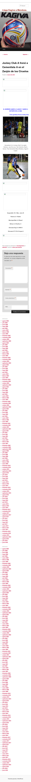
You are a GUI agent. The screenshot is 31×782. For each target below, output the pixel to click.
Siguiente (26, 54)
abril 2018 (4, 502)
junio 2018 (5, 498)
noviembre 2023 (6, 381)
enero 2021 (5, 443)
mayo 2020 (5, 456)
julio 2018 (4, 496)
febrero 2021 (5, 441)
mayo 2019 (5, 478)
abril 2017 (4, 524)
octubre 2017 (5, 513)
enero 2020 (5, 463)
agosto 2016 (5, 538)
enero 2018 (5, 507)
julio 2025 (4, 345)
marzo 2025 (5, 352)
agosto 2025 (5, 343)
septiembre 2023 (6, 385)
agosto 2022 (5, 409)
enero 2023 (5, 399)
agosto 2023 (5, 387)
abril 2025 (4, 350)
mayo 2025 (5, 348)
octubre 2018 (5, 491)
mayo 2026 (5, 326)
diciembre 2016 (6, 531)
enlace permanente (17, 247)
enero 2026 (5, 334)
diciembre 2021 (6, 423)
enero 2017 (5, 529)
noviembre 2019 (6, 467)
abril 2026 (4, 328)
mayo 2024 (5, 370)
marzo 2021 (5, 440)
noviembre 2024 (6, 359)
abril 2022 (4, 416)
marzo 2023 (5, 396)
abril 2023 (4, 394)
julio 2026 (4, 323)
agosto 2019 (5, 473)
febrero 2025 (5, 354)
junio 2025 (5, 346)
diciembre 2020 (6, 445)
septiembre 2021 (6, 429)
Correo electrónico (10, 298)
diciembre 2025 (6, 335)
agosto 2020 (5, 451)
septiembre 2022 (6, 407)
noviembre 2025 (6, 337)
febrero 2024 (5, 376)
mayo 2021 (5, 436)
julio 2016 (4, 540)
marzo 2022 (5, 418)
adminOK (4, 247)
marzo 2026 (5, 330)
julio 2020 (4, 452)
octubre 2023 (5, 383)
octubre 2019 (5, 469)
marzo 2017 (5, 526)
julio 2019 (4, 474)
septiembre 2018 (6, 493)
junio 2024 (5, 368)
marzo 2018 (5, 504)
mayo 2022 (5, 414)
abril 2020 (4, 458)
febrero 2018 (5, 506)
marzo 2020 (5, 460)
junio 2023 (5, 390)
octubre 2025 (5, 339)
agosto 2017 (5, 516)
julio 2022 (4, 410)
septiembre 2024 (6, 363)
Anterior (5, 54)
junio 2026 (5, 324)
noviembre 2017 (6, 511)
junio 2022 (5, 412)
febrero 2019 (5, 484)
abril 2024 (4, 372)
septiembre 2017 (6, 515)
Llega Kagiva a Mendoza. (14, 9)
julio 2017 (4, 518)
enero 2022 (5, 421)
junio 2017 (5, 520)
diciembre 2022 (6, 401)
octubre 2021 (5, 427)
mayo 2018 (5, 500)
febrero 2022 (5, 420)
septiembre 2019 (6, 471)
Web (6, 306)
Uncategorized (20, 245)
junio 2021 (5, 434)
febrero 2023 (5, 398)
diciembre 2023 (6, 379)
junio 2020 (5, 454)
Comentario (8, 268)
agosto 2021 (5, 431)
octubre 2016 (5, 535)
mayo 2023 (5, 392)
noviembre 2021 (6, 425)
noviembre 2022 (6, 403)
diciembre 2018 (6, 487)
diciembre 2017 (6, 509)
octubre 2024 (5, 361)
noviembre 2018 (6, 489)
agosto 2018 (5, 495)
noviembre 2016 (6, 533)
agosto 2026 (5, 321)
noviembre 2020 (6, 447)
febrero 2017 (5, 527)
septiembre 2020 (6, 449)
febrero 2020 (5, 462)
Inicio (4, 49)
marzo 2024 (5, 374)
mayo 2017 (5, 522)
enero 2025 (5, 355)
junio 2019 (5, 476)
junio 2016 (5, 542)
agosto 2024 (5, 365)
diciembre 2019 (6, 465)
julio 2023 (4, 388)
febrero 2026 (5, 332)
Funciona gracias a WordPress (15, 778)
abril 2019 (4, 480)
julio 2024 (4, 366)
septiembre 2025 (6, 341)
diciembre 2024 (6, 357)
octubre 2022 (5, 405)
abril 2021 (4, 438)
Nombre (8, 289)
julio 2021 (4, 432)
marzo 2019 (5, 482)
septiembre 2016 (6, 537)
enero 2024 (5, 377)
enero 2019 (5, 485)
